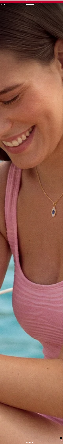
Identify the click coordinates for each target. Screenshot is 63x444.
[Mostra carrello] (61, 4)
